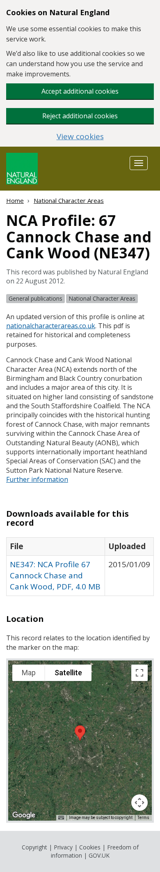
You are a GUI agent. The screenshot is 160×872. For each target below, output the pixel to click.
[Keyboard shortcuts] (61, 818)
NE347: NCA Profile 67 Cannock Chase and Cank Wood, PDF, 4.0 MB (55, 575)
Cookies (90, 847)
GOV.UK (99, 855)
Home (15, 200)
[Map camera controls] (139, 802)
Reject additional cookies (80, 115)
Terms (143, 817)
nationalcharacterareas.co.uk (50, 325)
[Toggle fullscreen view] (139, 673)
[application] (80, 740)
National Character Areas (69, 200)
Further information (37, 479)
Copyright (34, 847)
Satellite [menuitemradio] (68, 672)
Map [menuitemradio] (29, 672)
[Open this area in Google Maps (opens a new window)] (23, 815)
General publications (35, 298)
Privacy (63, 847)
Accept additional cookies (80, 91)
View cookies (80, 136)
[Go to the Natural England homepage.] (22, 168)
